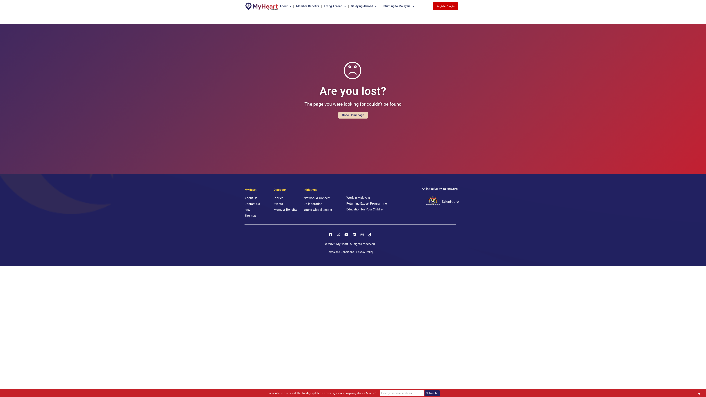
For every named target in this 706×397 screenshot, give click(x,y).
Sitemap (250, 215)
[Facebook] (330, 234)
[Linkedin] (354, 234)
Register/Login (445, 6)
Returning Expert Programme (366, 203)
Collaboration (313, 204)
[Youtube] (346, 234)
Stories (279, 198)
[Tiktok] (370, 234)
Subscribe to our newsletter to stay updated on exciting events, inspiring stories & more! (322, 393)
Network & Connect (317, 198)
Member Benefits (307, 6)
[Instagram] (362, 234)
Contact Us (252, 204)
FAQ (247, 210)
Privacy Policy (364, 252)
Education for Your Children (365, 209)
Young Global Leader (318, 210)
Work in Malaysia (358, 197)
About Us (251, 198)
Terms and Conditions (340, 252)
